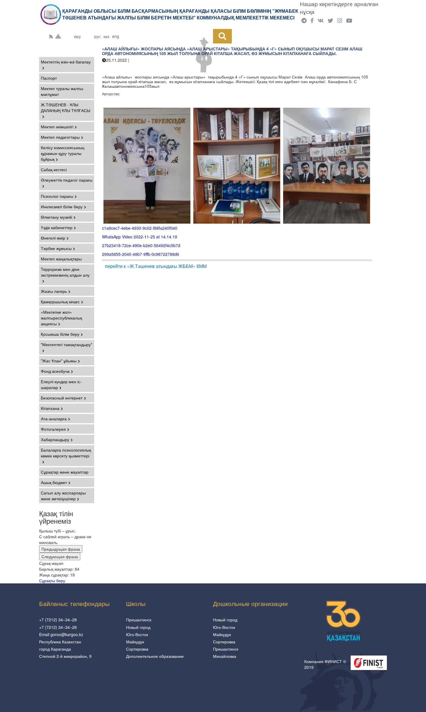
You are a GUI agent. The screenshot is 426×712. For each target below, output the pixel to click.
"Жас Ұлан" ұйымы (59, 361)
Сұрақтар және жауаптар (64, 472)
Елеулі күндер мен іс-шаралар (61, 384)
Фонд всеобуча (55, 371)
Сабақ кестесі (54, 169)
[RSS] (51, 36)
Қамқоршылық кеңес (60, 301)
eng (115, 36)
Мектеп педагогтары (60, 137)
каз (106, 36)
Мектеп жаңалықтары (61, 259)
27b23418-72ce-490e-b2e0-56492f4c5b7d (141, 245)
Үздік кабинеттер (56, 227)
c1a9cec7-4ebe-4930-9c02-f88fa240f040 (139, 228)
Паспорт (49, 78)
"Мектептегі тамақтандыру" (66, 344)
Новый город (138, 627)
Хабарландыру (55, 439)
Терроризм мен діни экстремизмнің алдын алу (65, 272)
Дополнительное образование (155, 656)
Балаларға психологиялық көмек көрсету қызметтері (66, 453)
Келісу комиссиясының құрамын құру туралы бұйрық (62, 153)
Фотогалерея (53, 429)
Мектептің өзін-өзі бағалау (66, 62)
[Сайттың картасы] (58, 36)
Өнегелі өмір (53, 238)
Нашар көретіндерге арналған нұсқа (339, 7)
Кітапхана (50, 408)
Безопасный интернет (62, 398)
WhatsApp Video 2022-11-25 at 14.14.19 (139, 237)
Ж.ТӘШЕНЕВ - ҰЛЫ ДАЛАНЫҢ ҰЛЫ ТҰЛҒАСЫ (65, 107)
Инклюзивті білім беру (62, 206)
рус (97, 36)
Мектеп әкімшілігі (57, 126)
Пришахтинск (138, 619)
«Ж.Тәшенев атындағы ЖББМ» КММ (137, 66)
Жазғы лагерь (54, 291)
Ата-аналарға (54, 418)
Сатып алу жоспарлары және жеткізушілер (63, 495)
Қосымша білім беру (60, 334)
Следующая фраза (59, 556)
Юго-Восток (137, 634)
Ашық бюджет (54, 482)
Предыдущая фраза (60, 549)
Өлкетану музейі (56, 217)
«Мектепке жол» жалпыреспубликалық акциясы (61, 317)
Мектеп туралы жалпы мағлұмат (62, 91)
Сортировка (137, 649)
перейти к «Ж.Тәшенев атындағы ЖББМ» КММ (156, 266)
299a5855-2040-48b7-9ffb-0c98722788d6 (140, 254)
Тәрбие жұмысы (56, 248)
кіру (77, 36)
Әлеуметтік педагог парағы (66, 180)
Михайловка (224, 656)
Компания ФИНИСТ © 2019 (325, 664)
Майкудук (135, 642)
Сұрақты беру (52, 580)
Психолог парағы (57, 196)
